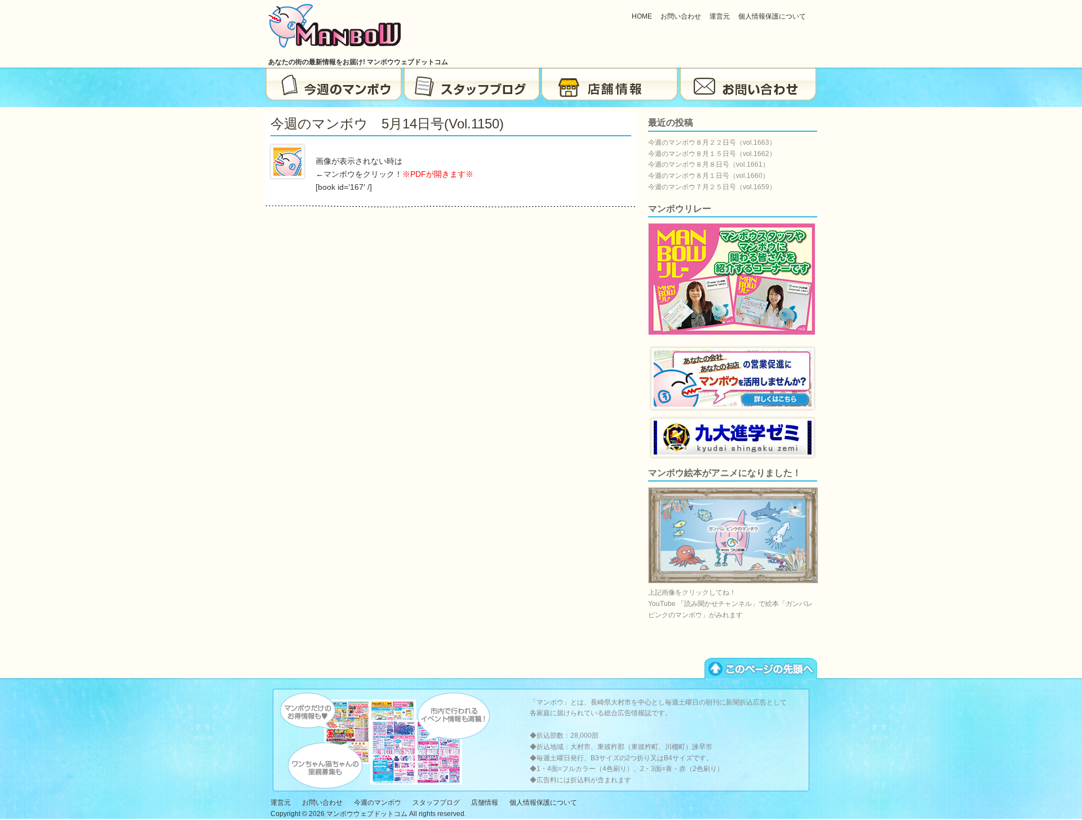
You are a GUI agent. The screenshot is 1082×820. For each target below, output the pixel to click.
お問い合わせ (680, 16)
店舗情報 (610, 84)
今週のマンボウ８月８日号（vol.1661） (708, 164)
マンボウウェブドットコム (366, 814)
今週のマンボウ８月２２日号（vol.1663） (712, 142)
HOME (642, 16)
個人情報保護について (772, 16)
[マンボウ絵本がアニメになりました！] (733, 581)
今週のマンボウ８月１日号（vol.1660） (708, 176)
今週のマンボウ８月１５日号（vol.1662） (712, 154)
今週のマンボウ (334, 84)
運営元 (719, 16)
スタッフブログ (472, 84)
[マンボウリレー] (731, 333)
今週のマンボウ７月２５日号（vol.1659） (712, 187)
